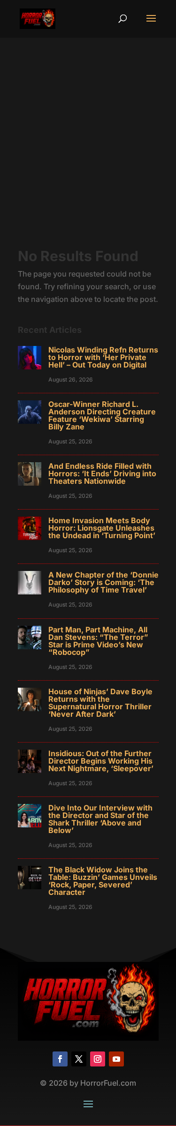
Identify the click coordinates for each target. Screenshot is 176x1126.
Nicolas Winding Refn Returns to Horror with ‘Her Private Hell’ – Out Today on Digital (103, 357)
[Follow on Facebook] (60, 1058)
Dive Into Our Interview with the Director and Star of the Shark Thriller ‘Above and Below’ (100, 819)
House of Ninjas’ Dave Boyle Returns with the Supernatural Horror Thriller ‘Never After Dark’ (100, 703)
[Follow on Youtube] (116, 1058)
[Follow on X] (78, 1058)
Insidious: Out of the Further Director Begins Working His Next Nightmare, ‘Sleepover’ (100, 761)
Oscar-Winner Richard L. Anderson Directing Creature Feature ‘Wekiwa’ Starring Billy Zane (102, 415)
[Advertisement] (88, 156)
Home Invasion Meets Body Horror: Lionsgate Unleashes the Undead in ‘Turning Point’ (101, 528)
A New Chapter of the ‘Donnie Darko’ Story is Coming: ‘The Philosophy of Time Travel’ (103, 582)
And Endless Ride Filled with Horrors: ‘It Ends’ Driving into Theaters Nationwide (102, 473)
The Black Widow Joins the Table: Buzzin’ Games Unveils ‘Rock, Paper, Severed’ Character (102, 881)
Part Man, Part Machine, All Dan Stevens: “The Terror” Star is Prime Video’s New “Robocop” (98, 641)
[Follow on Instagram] (97, 1058)
